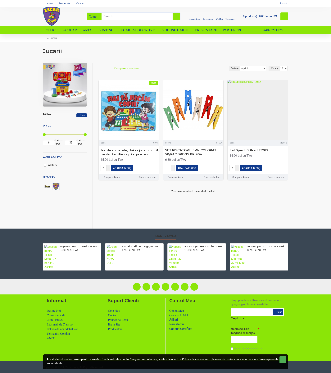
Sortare (234, 68)
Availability (52, 157)
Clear (83, 115)
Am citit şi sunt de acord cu (248, 350)
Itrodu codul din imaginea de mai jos (243, 330)
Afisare (274, 68)
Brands (49, 177)
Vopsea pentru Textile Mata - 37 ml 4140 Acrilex (80, 246)
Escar (103, 143)
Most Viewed (165, 236)
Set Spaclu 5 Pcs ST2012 (248, 150)
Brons (168, 143)
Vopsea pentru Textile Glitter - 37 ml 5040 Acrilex (204, 246)
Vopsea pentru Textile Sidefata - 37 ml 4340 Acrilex (267, 246)
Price (47, 126)
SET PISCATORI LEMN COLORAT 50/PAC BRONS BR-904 (190, 152)
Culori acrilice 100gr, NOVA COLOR (142, 246)
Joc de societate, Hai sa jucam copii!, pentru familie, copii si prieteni (130, 152)
